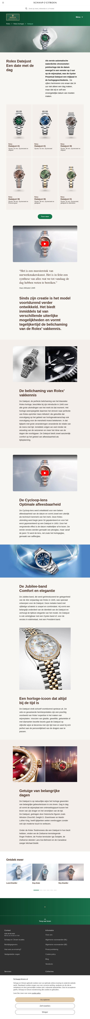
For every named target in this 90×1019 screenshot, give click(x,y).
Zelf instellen (45, 1006)
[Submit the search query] (26, 8)
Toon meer (45, 216)
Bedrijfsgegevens (10, 944)
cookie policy (36, 993)
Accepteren (45, 1000)
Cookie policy (50, 954)
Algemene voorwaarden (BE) (56, 944)
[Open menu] (3, 2)
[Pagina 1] (41, 890)
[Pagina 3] (48, 890)
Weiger (45, 1012)
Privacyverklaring (51, 949)
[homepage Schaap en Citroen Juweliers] (45, 3)
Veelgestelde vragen (12, 954)
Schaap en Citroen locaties (14, 940)
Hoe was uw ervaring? (12, 949)
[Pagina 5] (55, 890)
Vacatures (49, 964)
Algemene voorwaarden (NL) (56, 940)
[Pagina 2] (44, 890)
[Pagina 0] (36, 890)
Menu (78, 17)
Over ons (48, 935)
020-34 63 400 (9, 934)
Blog (47, 959)
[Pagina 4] (51, 890)
